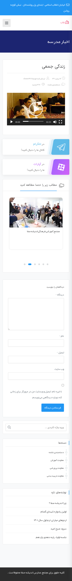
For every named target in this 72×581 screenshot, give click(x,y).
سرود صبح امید (58, 528)
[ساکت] (55, 122)
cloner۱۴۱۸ (27, 78)
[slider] (33, 121)
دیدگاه (59, 294)
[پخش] (11, 122)
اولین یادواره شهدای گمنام (53, 511)
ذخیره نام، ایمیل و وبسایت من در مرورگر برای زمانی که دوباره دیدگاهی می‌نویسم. (36, 394)
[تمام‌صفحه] (60, 122)
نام (61, 335)
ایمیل (60, 352)
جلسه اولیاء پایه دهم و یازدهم (51, 537)
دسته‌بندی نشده (54, 85)
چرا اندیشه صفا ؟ (57, 503)
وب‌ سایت (59, 369)
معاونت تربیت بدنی (55, 476)
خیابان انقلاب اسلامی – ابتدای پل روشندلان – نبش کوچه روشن (39, 7)
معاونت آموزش (57, 460)
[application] (36, 109)
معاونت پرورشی (57, 468)
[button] (36, 109)
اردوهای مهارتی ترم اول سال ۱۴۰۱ (50, 520)
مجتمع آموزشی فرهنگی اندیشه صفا (43, 231)
